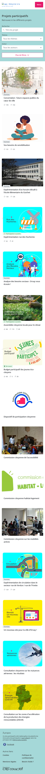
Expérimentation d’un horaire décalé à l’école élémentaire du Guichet (20, 191)
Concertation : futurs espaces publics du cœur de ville (21, 99)
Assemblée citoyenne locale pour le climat (22, 325)
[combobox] (3, 38)
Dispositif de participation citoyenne (19, 416)
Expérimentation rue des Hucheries (19, 237)
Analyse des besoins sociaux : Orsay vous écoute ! (22, 282)
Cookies (6, 755)
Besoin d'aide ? (28, 762)
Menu (39, 4)
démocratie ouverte (20, 740)
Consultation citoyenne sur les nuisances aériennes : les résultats (21, 672)
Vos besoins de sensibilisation (17, 145)
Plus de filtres (20, 55)
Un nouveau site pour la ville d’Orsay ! (20, 630)
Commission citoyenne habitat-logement (21, 498)
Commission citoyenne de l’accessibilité (21, 457)
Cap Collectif (25, 738)
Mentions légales (9, 762)
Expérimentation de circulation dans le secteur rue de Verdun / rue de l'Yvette (21, 584)
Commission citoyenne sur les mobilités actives (21, 540)
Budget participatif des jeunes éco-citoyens (19, 371)
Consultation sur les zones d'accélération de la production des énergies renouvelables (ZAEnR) (22, 717)
